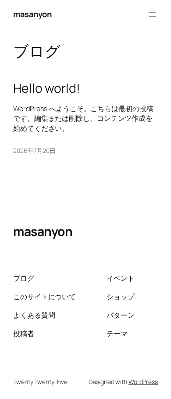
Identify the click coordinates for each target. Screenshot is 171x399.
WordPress (143, 381)
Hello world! (46, 88)
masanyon (32, 14)
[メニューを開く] (152, 14)
